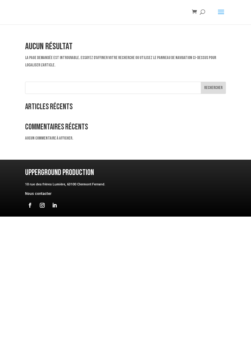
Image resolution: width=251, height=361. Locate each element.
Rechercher (213, 87)
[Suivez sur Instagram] (42, 205)
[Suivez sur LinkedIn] (54, 205)
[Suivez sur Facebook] (30, 205)
